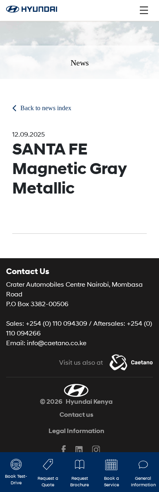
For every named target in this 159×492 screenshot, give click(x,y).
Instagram (95, 449)
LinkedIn (79, 449)
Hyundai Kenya (89, 401)
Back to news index (45, 107)
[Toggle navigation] (144, 10)
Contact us (76, 414)
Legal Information (76, 431)
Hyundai (36, 10)
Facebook (63, 449)
